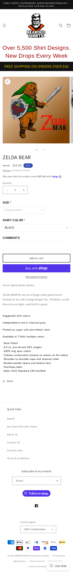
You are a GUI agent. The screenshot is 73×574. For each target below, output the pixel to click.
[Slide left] (29, 150)
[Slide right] (44, 150)
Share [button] (10, 381)
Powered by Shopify (40, 555)
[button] (4, 25)
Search (11, 418)
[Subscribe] (57, 481)
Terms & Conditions (18, 458)
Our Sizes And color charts (22, 426)
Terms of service (37, 561)
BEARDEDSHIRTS (22, 555)
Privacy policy (58, 555)
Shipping (6, 170)
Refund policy (20, 561)
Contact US (13, 442)
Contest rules (15, 450)
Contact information (38, 566)
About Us (12, 434)
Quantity (7, 183)
